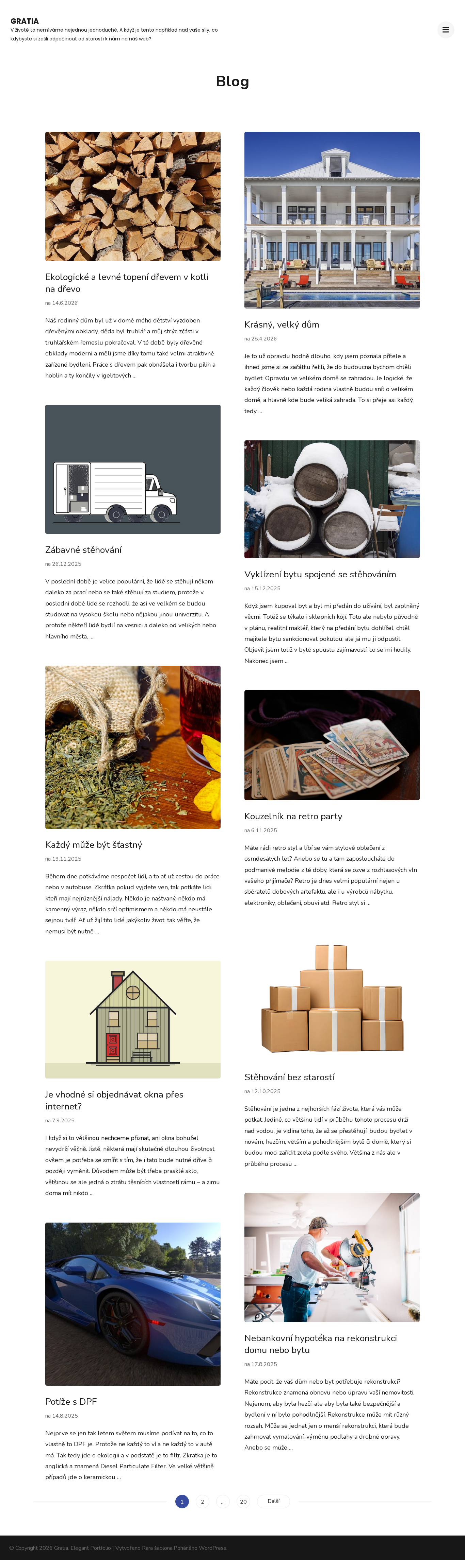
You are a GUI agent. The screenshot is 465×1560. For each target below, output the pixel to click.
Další (273, 1501)
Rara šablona (157, 1548)
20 (245, 1502)
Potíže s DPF (71, 1402)
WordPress (212, 1548)
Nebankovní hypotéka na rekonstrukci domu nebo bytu (320, 1344)
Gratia (25, 21)
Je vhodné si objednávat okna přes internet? (114, 1100)
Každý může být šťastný (93, 845)
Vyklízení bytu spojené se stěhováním (320, 574)
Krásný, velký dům (281, 324)
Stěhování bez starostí (289, 1077)
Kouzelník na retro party (293, 816)
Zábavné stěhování (83, 550)
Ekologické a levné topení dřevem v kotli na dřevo (127, 283)
